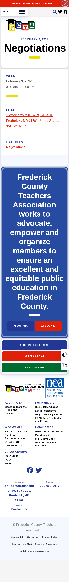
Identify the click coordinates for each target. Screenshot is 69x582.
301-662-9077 (16, 126)
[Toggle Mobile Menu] (14, 12)
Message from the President (16, 408)
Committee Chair (22, 544)
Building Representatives (15, 437)
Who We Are (48, 326)
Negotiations (15, 147)
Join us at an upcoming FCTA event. (31, 3)
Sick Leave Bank (34, 367)
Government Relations (49, 431)
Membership (42, 435)
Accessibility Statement (25, 536)
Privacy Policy (50, 536)
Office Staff (12, 441)
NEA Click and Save (46, 407)
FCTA (8, 459)
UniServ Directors (16, 445)
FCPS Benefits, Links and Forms (48, 419)
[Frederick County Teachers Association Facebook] (66, 12)
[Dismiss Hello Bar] (65, 3)
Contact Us (19, 509)
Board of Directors (16, 431)
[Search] (55, 12)
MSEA (8, 463)
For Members (44, 402)
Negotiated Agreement (34, 345)
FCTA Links (11, 456)
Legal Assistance (45, 410)
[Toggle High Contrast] (65, 354)
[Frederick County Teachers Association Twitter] (60, 12)
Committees (44, 427)
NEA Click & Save (34, 356)
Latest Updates (16, 451)
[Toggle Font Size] (65, 365)
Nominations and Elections (45, 444)
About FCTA (21, 326)
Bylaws (9, 413)
